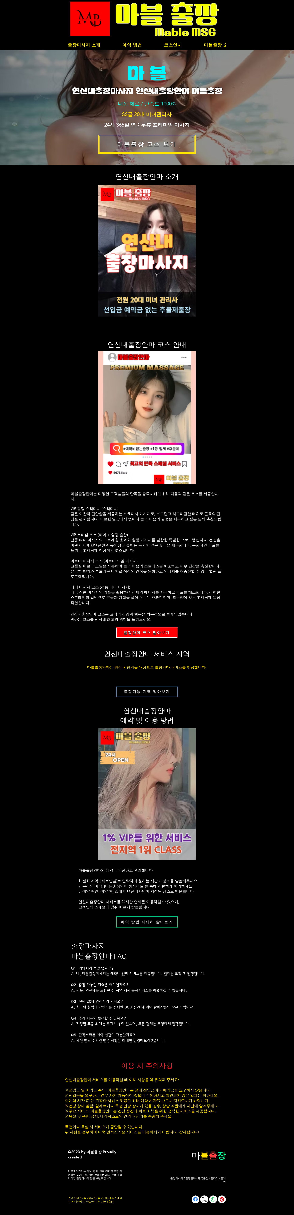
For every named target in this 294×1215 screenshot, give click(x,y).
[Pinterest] (222, 1199)
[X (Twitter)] (204, 1199)
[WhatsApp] (213, 1199)
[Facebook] (195, 1199)
